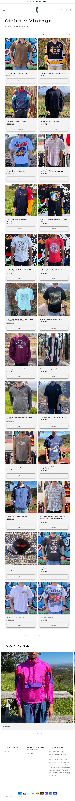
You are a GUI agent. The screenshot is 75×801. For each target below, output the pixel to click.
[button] (4, 10)
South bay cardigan (49, 121)
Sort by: (45, 35)
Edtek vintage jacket (16, 516)
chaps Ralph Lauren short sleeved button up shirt (52, 170)
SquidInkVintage (12, 796)
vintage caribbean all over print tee (53, 467)
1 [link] (25, 635)
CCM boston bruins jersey (52, 73)
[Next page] (50, 635)
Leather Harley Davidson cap (20, 568)
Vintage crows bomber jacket (17, 220)
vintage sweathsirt (15, 369)
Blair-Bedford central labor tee (53, 220)
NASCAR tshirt (47, 617)
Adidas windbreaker (16, 121)
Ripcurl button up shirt (18, 73)
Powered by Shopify (20, 796)
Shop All (7, 752)
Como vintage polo (49, 369)
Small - (8, 727)
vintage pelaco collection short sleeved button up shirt (52, 518)
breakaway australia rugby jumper (19, 417)
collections (7, 756)
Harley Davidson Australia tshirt (53, 568)
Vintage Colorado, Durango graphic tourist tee (19, 319)
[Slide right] (42, 734)
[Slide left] (33, 734)
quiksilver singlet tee (17, 467)
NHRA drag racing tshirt (18, 617)
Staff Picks (30, 753)
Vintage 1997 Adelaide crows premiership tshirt (20, 170)
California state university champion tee (53, 270)
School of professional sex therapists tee (19, 270)
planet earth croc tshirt (52, 319)
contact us (7, 760)
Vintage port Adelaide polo (53, 417)
